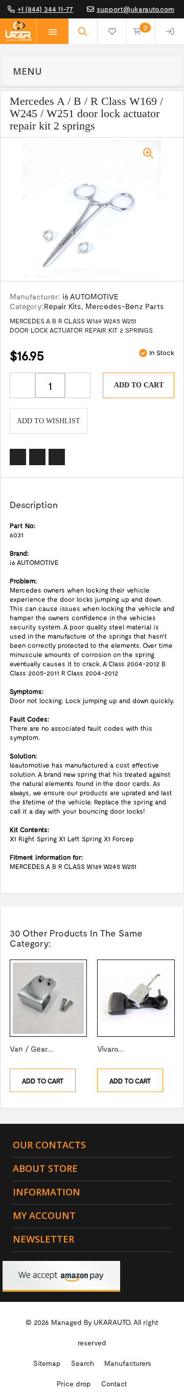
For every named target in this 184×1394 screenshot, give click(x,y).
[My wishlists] (112, 31)
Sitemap (47, 1363)
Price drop (74, 1383)
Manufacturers (127, 1363)
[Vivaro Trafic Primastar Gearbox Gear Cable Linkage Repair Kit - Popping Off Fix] (136, 998)
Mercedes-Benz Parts (124, 306)
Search (82, 1363)
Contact (114, 1383)
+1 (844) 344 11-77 (45, 9)
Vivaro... (110, 1048)
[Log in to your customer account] (169, 31)
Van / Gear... (31, 1048)
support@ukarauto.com (135, 9)
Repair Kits (62, 306)
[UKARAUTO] (18, 31)
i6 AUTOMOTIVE (90, 296)
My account (44, 1215)
